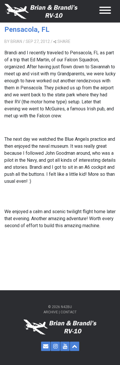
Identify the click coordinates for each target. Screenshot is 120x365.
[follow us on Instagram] (55, 346)
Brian (16, 41)
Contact (69, 312)
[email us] (45, 346)
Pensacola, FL (27, 29)
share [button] (63, 41)
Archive (50, 312)
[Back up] (74, 346)
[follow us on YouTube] (65, 346)
